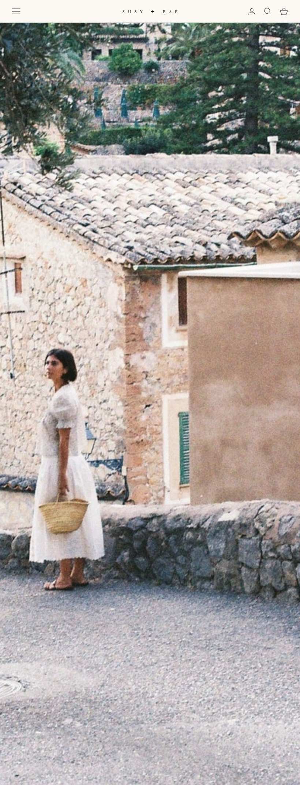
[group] (150, 392)
